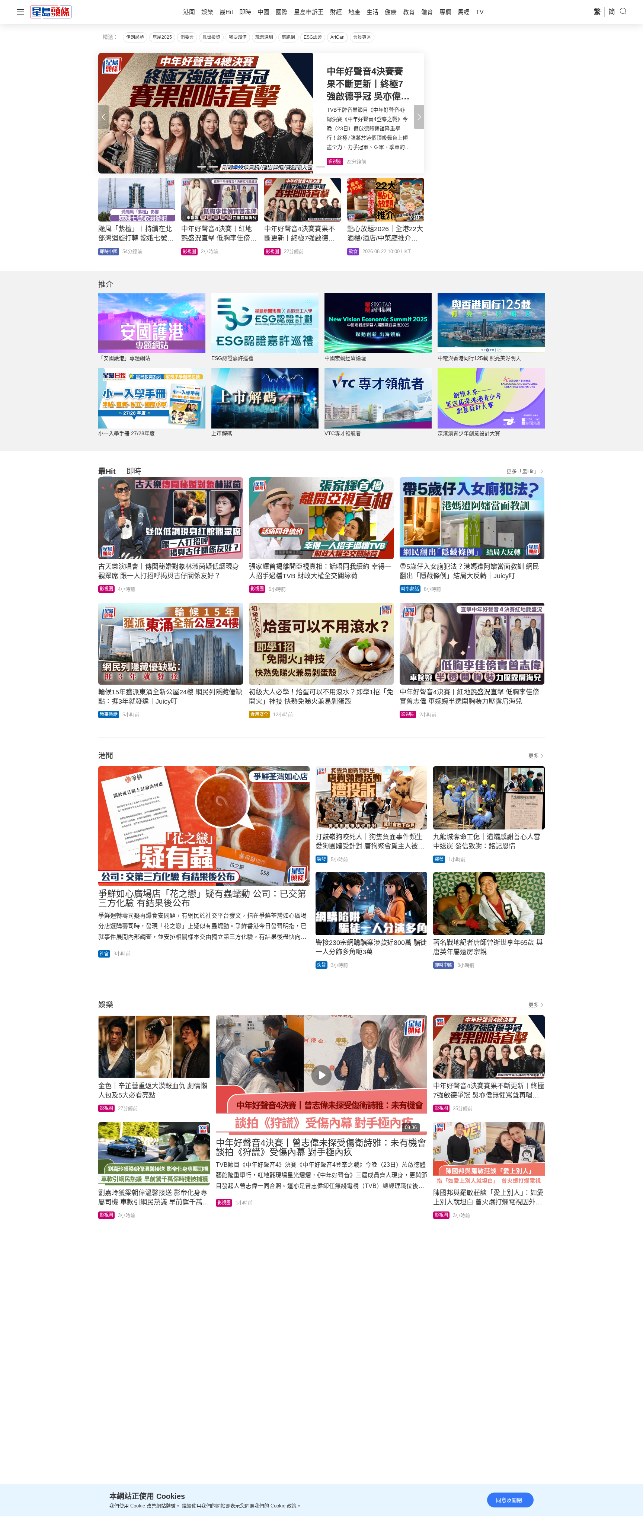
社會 (104, 954)
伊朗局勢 (135, 37)
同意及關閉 (509, 1500)
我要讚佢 (238, 37)
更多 (533, 756)
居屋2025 (162, 37)
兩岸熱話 (358, 251)
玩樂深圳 (264, 37)
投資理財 (109, 251)
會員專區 (362, 37)
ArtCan (337, 37)
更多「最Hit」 (522, 471)
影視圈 (106, 589)
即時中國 (443, 965)
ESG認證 (313, 37)
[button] (419, 117)
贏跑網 (288, 37)
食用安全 (259, 714)
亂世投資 (211, 37)
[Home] (51, 11)
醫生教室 (275, 251)
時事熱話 (192, 251)
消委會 (187, 37)
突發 (321, 859)
